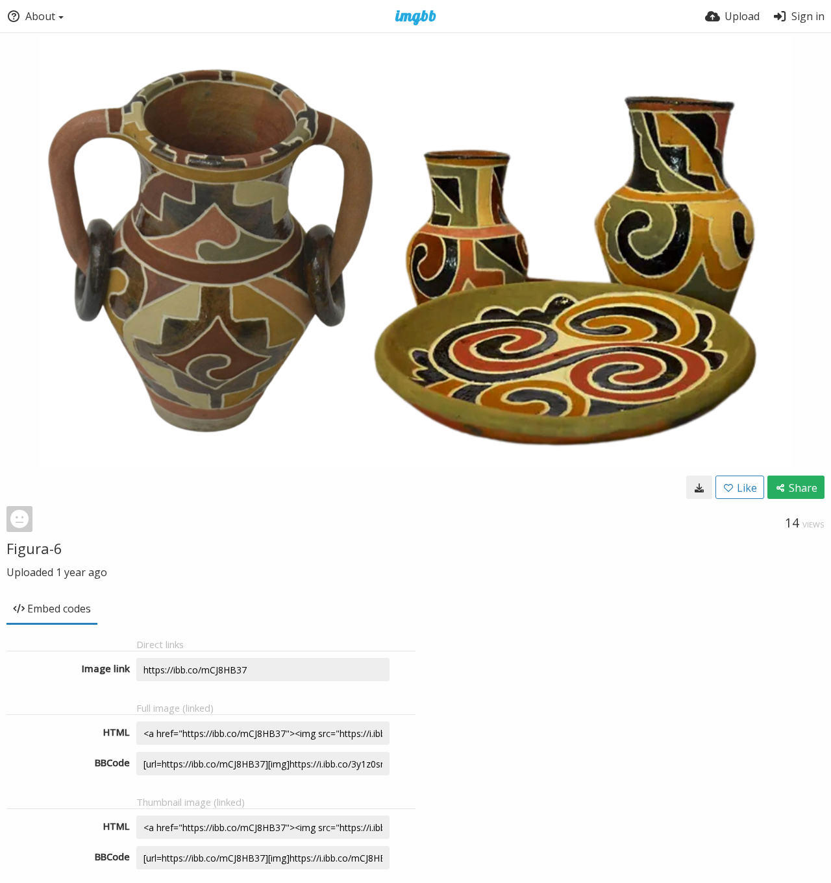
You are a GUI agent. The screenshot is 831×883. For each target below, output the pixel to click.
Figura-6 (34, 548)
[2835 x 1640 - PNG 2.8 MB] (699, 487)
